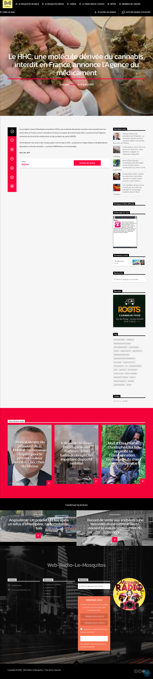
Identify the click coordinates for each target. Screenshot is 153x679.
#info (116, 351)
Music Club (118, 373)
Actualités (67, 49)
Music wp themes (121, 377)
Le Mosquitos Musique (28, 4)
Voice (129, 385)
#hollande (134, 347)
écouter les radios (106, 12)
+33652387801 (17, 585)
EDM (115, 370)
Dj (126, 366)
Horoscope (134, 247)
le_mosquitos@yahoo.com (21, 590)
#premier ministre (121, 355)
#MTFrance (137, 351)
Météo (113, 4)
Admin (73, 84)
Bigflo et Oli (129, 362)
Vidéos (47, 593)
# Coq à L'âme (119, 340)
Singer (131, 381)
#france (130, 340)
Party (132, 377)
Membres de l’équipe (131, 4)
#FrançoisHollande (122, 343)
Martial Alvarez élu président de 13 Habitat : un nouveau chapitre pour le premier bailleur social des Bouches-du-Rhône (128, 138)
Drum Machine (135, 366)
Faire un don (8, 12)
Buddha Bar (119, 261)
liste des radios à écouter (137, 12)
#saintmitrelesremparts (124, 358)
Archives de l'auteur (87, 162)
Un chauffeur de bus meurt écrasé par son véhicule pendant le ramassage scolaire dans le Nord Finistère (128, 189)
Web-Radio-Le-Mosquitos (76, 565)
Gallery (122, 370)
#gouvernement (120, 347)
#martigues (126, 351)
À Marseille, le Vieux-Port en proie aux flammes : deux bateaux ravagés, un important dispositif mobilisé (129, 151)
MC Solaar (132, 370)
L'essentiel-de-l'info (82, 49)
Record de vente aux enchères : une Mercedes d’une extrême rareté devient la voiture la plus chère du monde (115, 526)
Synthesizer (119, 385)
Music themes (131, 373)
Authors (117, 362)
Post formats (120, 381)
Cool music (118, 366)
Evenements (49, 587)
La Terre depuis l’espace (93, 4)
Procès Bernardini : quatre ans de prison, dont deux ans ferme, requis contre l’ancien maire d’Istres (133, 177)
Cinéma (73, 4)
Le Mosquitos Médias (54, 4)
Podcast (48, 590)
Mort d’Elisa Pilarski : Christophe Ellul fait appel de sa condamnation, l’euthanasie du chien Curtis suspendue (129, 165)
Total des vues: (118, 401)
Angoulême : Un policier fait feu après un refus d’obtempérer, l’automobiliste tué (38, 524)
